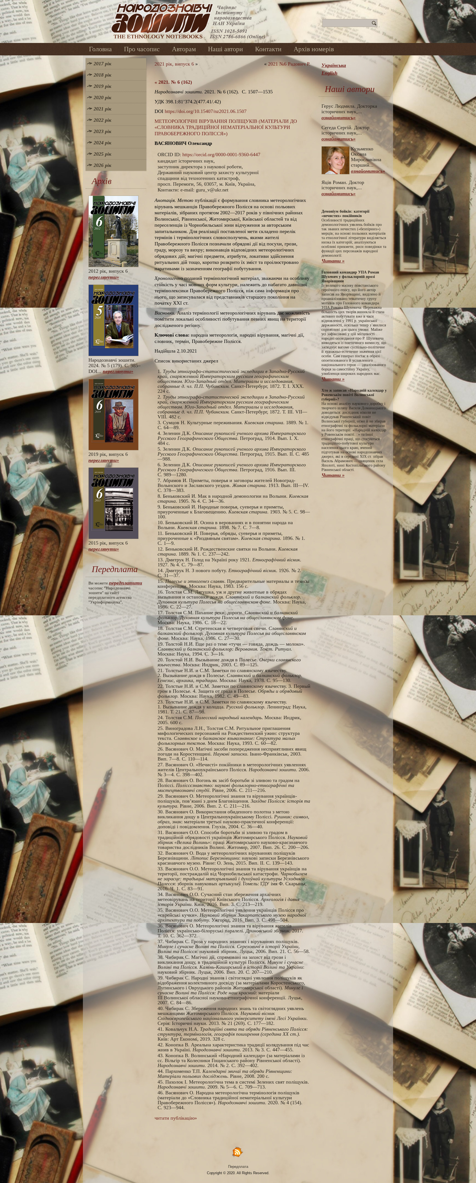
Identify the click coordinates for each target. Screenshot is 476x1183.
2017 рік (102, 63)
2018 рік (102, 75)
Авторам (184, 49)
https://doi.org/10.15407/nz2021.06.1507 (206, 111)
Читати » (333, 261)
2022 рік (102, 120)
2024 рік (102, 142)
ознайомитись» (338, 117)
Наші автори (225, 49)
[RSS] (238, 1151)
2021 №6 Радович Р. (289, 64)
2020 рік (102, 97)
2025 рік (102, 154)
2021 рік (102, 109)
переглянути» (103, 277)
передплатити (125, 583)
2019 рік (102, 86)
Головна (100, 49)
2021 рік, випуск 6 (174, 64)
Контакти (268, 49)
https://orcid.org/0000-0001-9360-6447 (221, 154)
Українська (333, 65)
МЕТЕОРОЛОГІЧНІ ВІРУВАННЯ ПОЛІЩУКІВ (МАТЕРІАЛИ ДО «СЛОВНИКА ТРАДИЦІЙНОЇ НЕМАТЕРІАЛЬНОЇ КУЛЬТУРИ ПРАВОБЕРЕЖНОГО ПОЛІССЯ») (226, 127)
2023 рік (102, 131)
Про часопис (142, 49)
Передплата (238, 1167)
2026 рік (102, 165)
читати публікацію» (176, 1118)
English (329, 73)
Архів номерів (314, 49)
